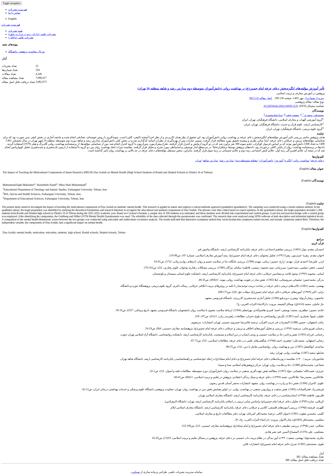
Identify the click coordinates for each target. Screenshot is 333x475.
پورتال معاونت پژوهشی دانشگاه (26, 51)
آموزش (279, 160)
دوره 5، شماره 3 (314, 98)
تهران (198, 160)
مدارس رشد (227, 160)
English (12, 18)
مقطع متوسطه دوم (246, 160)
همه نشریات (15, 30)
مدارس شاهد (210, 160)
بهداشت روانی (301, 160)
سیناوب (135, 471)
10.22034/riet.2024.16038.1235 (280, 105)
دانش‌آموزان (266, 160)
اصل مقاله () (260, 98)
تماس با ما (14, 12)
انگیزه (288, 160)
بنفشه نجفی (292, 115)
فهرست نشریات (17, 9)
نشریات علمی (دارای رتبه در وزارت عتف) (32, 34)
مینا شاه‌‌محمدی (274, 115)
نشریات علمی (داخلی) (20, 37)
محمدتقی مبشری (313, 115)
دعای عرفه (317, 160)
